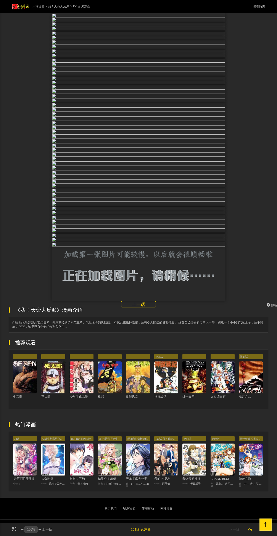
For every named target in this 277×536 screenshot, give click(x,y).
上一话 (138, 309)
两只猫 (166, 488)
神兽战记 (160, 401)
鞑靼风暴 (132, 401)
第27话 (244, 361)
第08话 (187, 443)
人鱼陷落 (47, 483)
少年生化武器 (79, 401)
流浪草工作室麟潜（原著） (57, 488)
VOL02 (159, 361)
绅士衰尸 (188, 401)
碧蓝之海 (245, 483)
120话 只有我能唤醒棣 (168, 443)
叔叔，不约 (77, 483)
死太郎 (45, 401)
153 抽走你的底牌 (81, 443)
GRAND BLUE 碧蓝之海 (227, 483)
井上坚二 (220, 488)
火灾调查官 (218, 401)
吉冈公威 (229, 488)
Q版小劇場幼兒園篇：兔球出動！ (61, 443)
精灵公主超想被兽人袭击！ (116, 483)
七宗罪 (17, 401)
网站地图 (166, 513)
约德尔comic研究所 (114, 488)
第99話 (215, 443)
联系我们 (129, 513)
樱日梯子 (195, 488)
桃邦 (101, 401)
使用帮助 (148, 513)
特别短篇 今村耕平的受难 (254, 443)
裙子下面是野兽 (23, 483)
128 (147, 488)
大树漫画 (38, 6)
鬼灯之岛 (245, 401)
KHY (142, 488)
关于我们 (111, 513)
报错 (274, 309)
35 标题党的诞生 (108, 443)
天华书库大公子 (136, 483)
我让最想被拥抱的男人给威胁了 (203, 483)
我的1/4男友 (162, 483)
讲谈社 (259, 488)
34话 (16, 443)
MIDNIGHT (138, 488)
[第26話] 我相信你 (137, 443)
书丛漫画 (82, 488)
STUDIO (133, 488)
